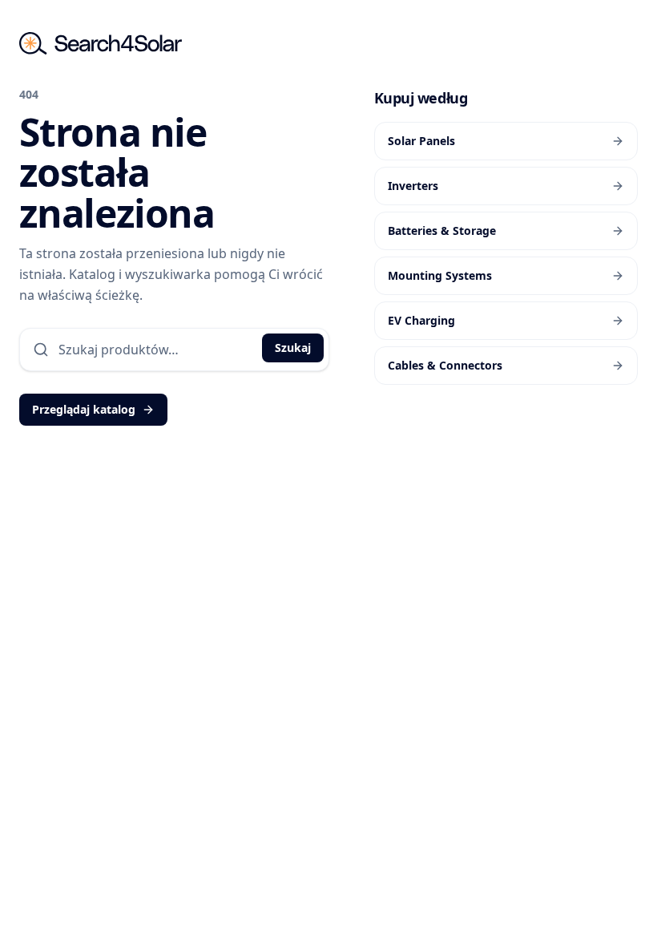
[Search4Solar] (100, 43)
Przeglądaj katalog (83, 409)
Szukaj (293, 347)
